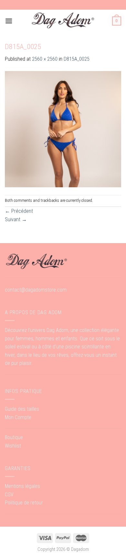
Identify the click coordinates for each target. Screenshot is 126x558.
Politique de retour (24, 503)
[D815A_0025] (63, 129)
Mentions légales (22, 486)
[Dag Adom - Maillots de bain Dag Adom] (63, 21)
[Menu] (9, 21)
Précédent (19, 211)
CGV (9, 494)
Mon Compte (18, 417)
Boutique (14, 437)
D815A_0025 (76, 59)
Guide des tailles (22, 409)
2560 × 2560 (45, 59)
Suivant (16, 219)
